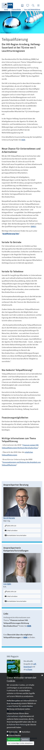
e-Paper (29, 669)
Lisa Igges (7, 584)
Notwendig (13, 732)
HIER (23, 140)
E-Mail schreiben (11, 530)
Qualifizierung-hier (10, 233)
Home (6, 9)
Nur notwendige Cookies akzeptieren (20, 743)
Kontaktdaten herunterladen (16, 535)
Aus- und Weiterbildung (32, 9)
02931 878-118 (11, 592)
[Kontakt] (28, 5)
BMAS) (33, 226)
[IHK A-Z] (22, 5)
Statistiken (26, 732)
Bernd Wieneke (9, 518)
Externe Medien (15, 735)
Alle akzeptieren (13, 739)
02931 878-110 (11, 526)
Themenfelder (16, 9)
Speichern (25, 739)
